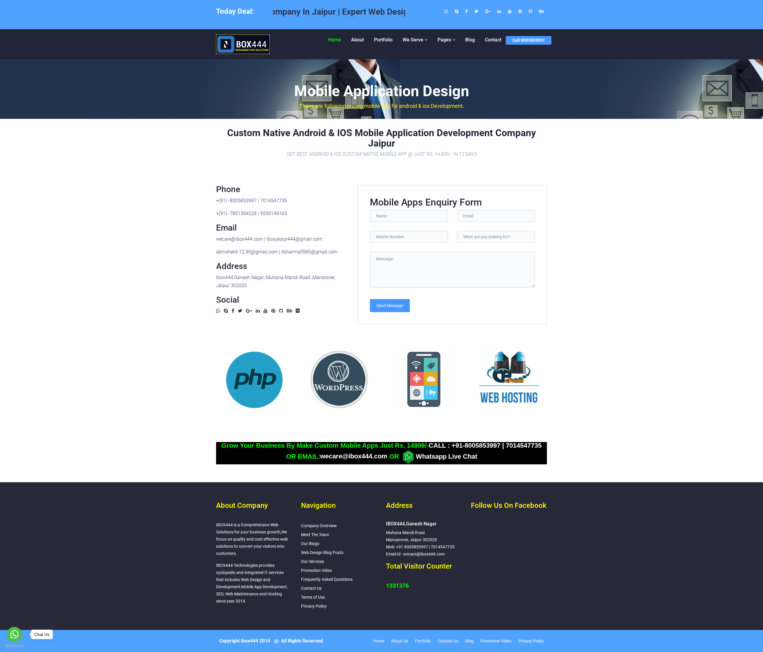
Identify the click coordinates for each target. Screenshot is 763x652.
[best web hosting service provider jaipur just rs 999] (530, 11)
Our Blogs (310, 543)
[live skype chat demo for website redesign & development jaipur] (456, 11)
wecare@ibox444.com (353, 456)
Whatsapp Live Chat (446, 456)
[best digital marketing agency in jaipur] (541, 11)
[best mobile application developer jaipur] (509, 11)
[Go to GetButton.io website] (14, 646)
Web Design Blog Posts (322, 552)
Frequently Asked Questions (327, 579)
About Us (399, 641)
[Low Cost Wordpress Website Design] (339, 379)
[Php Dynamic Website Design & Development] (254, 379)
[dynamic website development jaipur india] (520, 11)
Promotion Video (316, 570)
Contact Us (311, 588)
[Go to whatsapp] (14, 634)
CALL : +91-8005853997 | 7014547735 (485, 445)
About (357, 40)
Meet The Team (315, 534)
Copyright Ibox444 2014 (244, 641)
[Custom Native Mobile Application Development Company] (424, 379)
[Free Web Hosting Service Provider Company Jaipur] (509, 379)
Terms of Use (313, 597)
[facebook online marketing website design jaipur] (466, 11)
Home (334, 40)
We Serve (413, 40)
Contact (493, 40)
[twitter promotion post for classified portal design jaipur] (476, 11)
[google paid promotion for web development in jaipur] (488, 11)
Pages (444, 40)
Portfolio (383, 40)
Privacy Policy (314, 606)
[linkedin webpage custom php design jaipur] (499, 11)
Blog (470, 40)
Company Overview (319, 525)
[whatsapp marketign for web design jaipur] (446, 11)
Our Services (312, 561)
